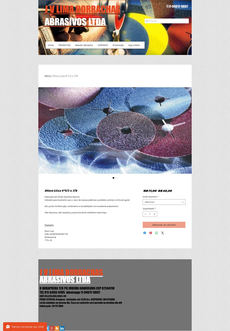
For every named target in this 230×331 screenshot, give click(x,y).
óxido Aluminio (150, 196)
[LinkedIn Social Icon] (62, 328)
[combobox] (164, 202)
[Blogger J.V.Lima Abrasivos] (57, 328)
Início (48, 76)
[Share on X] (162, 233)
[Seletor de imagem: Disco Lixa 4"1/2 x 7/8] (113, 177)
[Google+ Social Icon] (52, 328)
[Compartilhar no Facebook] (145, 233)
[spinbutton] (150, 214)
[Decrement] (145, 214)
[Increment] (155, 214)
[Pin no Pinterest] (151, 233)
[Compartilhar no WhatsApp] (156, 233)
